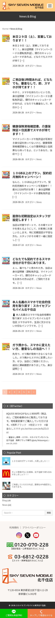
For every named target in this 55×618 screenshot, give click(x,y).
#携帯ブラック (18, 424)
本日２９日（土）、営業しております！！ (32, 38)
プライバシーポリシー (34, 527)
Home (5, 28)
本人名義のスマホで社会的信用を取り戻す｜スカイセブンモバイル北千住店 (31, 306)
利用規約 (14, 527)
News (39, 65)
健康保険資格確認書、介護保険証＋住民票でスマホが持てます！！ (31, 130)
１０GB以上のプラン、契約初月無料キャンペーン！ (32, 175)
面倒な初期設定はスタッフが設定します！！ (31, 218)
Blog (4, 500)
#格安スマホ (35, 424)
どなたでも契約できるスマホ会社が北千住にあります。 (31, 261)
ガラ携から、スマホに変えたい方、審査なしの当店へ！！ (31, 347)
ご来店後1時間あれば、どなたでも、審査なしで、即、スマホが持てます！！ (32, 83)
